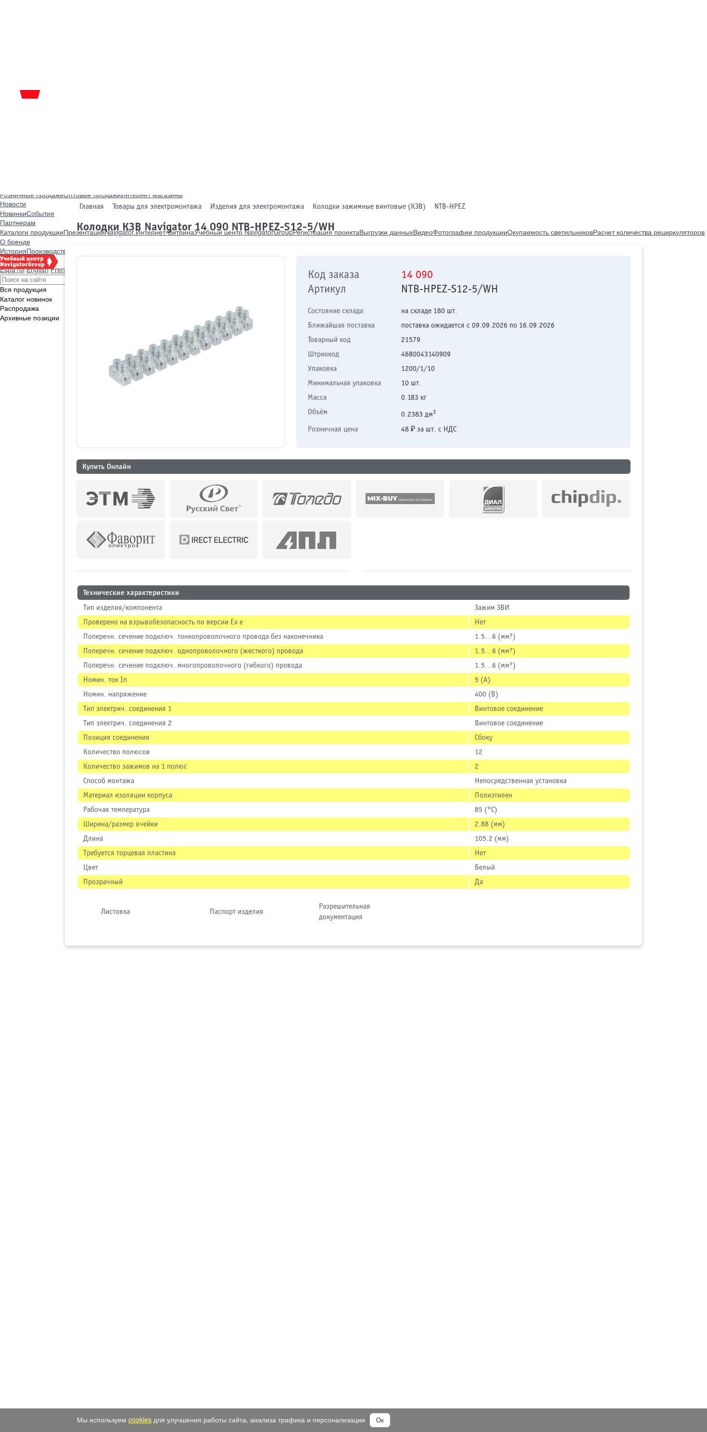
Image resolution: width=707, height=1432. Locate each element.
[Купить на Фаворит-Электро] (120, 539)
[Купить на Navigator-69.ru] (307, 539)
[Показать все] (356, 573)
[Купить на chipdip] (586, 499)
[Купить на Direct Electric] (214, 539)
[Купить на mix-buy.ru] (400, 499)
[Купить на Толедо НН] (307, 499)
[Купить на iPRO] (120, 499)
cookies (140, 1419)
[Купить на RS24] (214, 499)
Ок (380, 1420)
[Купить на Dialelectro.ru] (493, 499)
